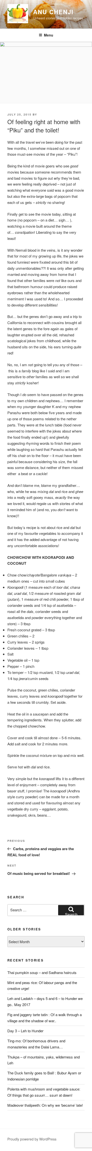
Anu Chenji (53, 12)
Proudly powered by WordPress (31, 1139)
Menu (48, 35)
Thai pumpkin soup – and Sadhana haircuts (42, 972)
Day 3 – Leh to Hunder (25, 1030)
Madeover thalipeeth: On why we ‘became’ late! (45, 1105)
